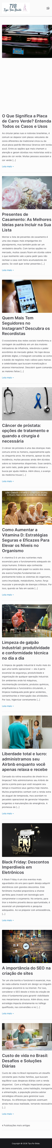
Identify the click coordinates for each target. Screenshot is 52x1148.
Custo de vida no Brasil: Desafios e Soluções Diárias (25, 1060)
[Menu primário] (48, 8)
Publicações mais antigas (17, 1125)
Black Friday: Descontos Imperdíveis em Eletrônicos (25, 867)
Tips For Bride (34, 1143)
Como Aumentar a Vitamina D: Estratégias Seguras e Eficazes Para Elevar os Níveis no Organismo (25, 540)
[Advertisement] (26, 86)
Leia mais (7, 166)
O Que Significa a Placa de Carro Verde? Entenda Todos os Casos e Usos (26, 121)
